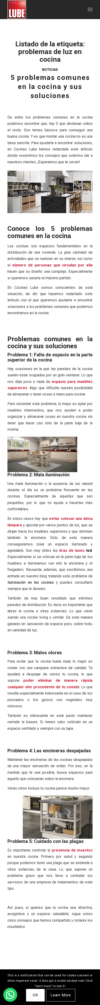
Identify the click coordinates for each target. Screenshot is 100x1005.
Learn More (60, 995)
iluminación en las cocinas (30, 582)
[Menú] (90, 9)
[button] (10, 995)
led (89, 550)
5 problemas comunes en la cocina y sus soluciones (50, 86)
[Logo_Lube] (41, 9)
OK (35, 995)
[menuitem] (90, 9)
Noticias (50, 70)
